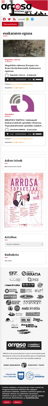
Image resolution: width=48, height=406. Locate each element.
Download (29, 84)
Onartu (7, 402)
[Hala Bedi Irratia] (26, 296)
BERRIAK (8, 116)
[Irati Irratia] (40, 296)
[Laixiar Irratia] (17, 308)
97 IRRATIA (8, 62)
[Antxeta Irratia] (31, 273)
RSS (18, 88)
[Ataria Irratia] (33, 279)
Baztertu (17, 402)
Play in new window (18, 84)
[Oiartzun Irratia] (15, 314)
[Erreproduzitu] (8, 79)
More (22, 88)
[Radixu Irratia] (12, 320)
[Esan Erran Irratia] (26, 291)
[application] (24, 79)
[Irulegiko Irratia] (13, 302)
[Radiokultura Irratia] (32, 314)
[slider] (39, 79)
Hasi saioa (8, 261)
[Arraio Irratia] (17, 279)
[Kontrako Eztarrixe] (10, 308)
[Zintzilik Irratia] (24, 331)
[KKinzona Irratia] (32, 302)
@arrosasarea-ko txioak (13, 166)
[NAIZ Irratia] (31, 308)
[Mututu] (34, 79)
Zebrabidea (9, 114)
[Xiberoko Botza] (15, 326)
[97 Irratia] (14, 273)
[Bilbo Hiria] (28, 285)
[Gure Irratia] (10, 296)
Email (14, 88)
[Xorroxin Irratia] (29, 326)
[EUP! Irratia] (39, 291)
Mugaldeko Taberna (12, 59)
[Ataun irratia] (12, 285)
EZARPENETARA (32, 398)
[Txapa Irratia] (37, 320)
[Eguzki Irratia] (11, 291)
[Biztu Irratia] (40, 285)
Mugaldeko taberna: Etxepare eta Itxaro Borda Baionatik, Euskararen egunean (23, 68)
